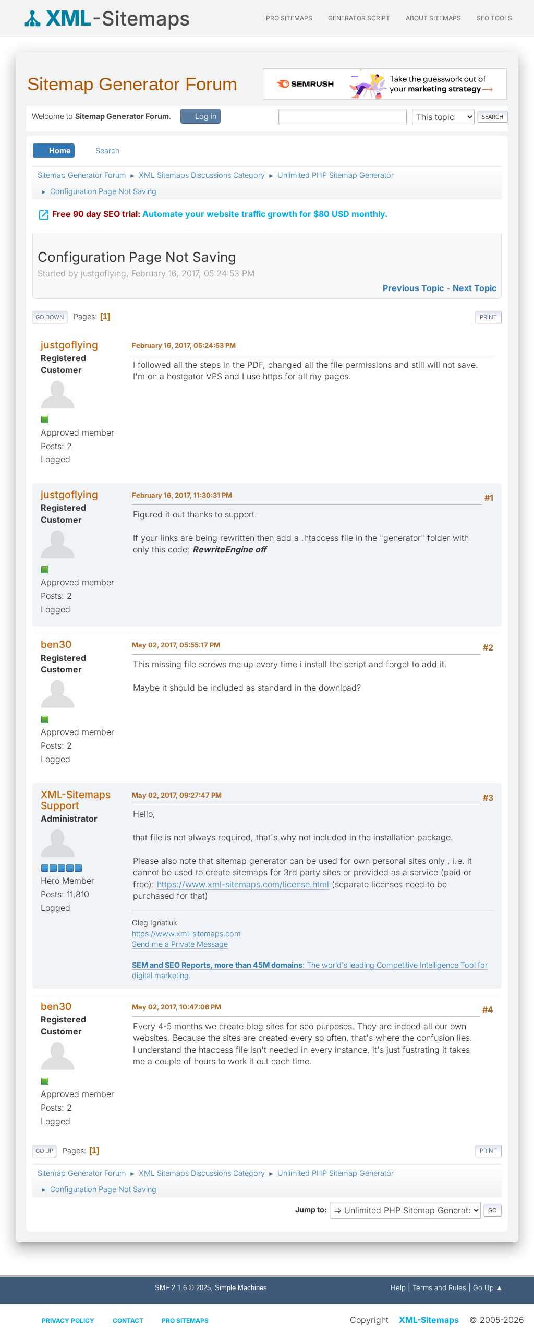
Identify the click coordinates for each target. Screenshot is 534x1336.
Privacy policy (68, 1321)
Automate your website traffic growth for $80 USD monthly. (212, 215)
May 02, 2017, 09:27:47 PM (177, 795)
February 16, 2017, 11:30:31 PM (182, 495)
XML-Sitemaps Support (76, 800)
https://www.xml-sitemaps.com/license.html (243, 884)
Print (488, 317)
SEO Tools (494, 18)
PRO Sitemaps (289, 18)
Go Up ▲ (488, 1287)
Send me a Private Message (180, 944)
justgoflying (69, 345)
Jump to (309, 1209)
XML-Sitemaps (429, 1320)
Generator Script (359, 18)
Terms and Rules (439, 1287)
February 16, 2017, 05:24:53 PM (184, 345)
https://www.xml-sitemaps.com (186, 933)
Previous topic (413, 288)
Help (398, 1287)
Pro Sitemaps (185, 1321)
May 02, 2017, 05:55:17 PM (176, 645)
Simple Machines (241, 1288)
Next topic (474, 288)
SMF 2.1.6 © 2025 (183, 1288)
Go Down (49, 317)
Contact (128, 1321)
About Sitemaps (433, 18)
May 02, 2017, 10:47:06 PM (176, 1007)
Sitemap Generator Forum (132, 84)
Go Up (44, 1150)
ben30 (56, 644)
